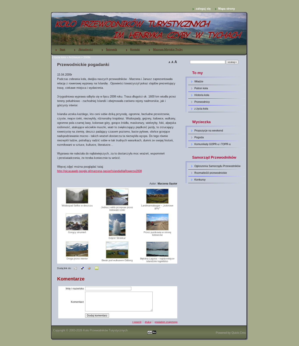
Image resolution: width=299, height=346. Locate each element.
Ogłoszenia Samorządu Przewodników (217, 166)
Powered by (231, 332)
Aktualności (85, 49)
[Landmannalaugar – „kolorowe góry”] (157, 203)
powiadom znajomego (166, 322)
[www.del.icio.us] (82, 268)
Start (62, 49)
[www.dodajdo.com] (96, 268)
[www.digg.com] (75, 268)
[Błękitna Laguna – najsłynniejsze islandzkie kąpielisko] (157, 256)
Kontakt (135, 49)
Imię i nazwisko (75, 288)
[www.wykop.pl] (89, 268)
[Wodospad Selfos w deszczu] (77, 203)
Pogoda (199, 137)
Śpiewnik (111, 49)
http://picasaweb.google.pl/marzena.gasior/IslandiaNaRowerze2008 (99, 171)
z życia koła (59, 57)
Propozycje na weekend (208, 130)
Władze (198, 81)
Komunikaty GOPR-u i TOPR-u (212, 144)
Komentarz (77, 301)
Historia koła (201, 95)
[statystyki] (151, 332)
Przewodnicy (202, 101)
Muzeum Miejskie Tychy (168, 49)
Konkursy (200, 179)
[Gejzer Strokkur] (117, 235)
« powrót (136, 322)
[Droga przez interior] (77, 256)
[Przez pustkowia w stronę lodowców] (157, 229)
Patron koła (201, 88)
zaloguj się (203, 8)
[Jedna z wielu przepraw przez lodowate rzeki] (117, 204)
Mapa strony (226, 8)
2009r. (87, 57)
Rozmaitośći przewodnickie (210, 172)
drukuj (148, 322)
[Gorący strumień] (77, 229)
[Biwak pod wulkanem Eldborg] (117, 257)
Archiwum (75, 57)
